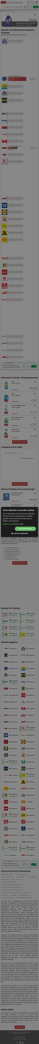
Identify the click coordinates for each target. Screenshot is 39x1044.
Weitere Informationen (11, 521)
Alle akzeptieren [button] (25, 529)
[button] (19, 524)
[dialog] (19, 522)
